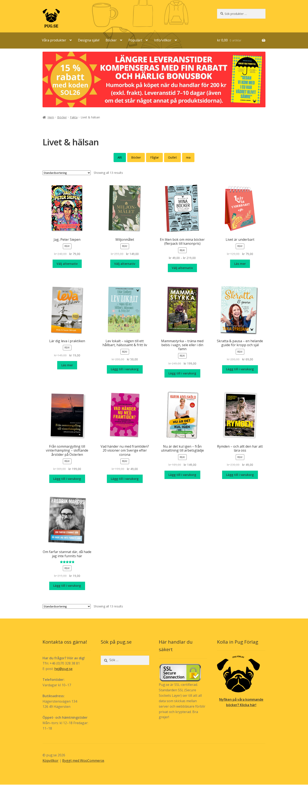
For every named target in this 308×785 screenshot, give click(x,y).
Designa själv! (88, 40)
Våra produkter (54, 40)
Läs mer (240, 264)
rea (188, 157)
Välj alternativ (182, 268)
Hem (51, 117)
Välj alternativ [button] (67, 264)
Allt (120, 157)
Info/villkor (162, 40)
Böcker (111, 40)
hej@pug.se (63, 668)
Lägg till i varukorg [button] (124, 369)
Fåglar (154, 157)
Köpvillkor (50, 760)
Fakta (74, 117)
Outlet (172, 157)
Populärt (135, 40)
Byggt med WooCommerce (83, 760)
